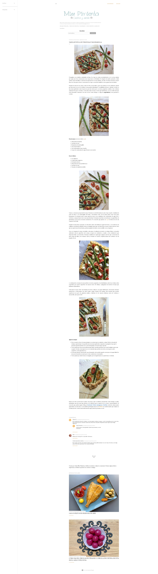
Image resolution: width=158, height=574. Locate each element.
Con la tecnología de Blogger (89, 570)
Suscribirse (110, 3)
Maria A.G (75, 419)
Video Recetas (90, 26)
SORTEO (101, 406)
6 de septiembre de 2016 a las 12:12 (83, 419)
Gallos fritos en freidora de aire (82, 513)
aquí (84, 139)
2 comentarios (71, 562)
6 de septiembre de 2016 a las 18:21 (89, 425)
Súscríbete (82, 30)
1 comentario (71, 515)
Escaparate (82, 26)
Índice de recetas (74, 26)
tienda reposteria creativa (78, 440)
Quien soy (97, 26)
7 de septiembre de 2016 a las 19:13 (81, 434)
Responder (75, 432)
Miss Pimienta (79, 425)
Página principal (64, 26)
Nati (73, 434)
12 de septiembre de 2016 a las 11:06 (90, 440)
